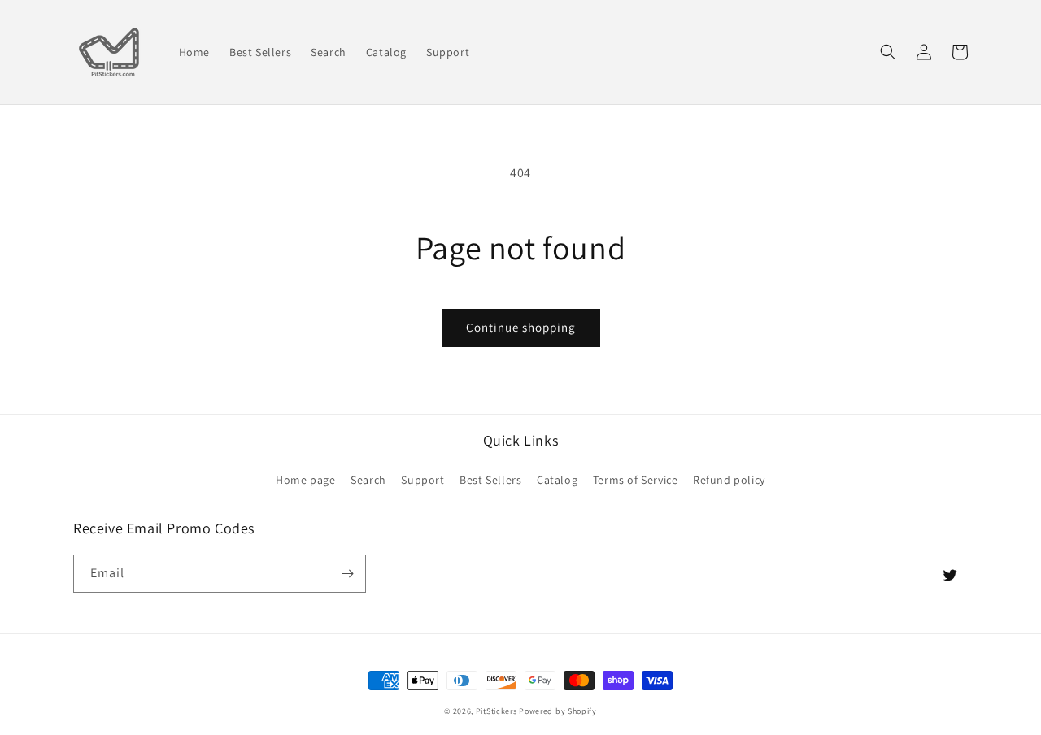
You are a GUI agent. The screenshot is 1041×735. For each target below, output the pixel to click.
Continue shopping (521, 327)
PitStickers (496, 711)
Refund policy (729, 479)
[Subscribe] (347, 574)
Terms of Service (635, 479)
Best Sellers (490, 479)
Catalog (557, 479)
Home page (305, 479)
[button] (888, 52)
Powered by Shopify (558, 711)
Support (422, 479)
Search (368, 479)
